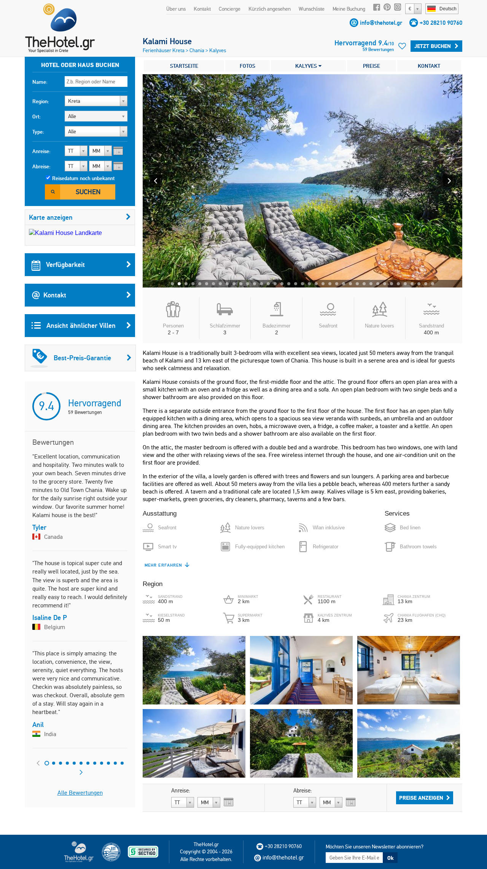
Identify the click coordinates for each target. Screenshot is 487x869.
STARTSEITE (184, 65)
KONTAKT (429, 65)
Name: (40, 81)
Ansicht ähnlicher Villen (80, 325)
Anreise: (41, 151)
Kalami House (167, 41)
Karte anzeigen (51, 217)
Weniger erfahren (168, 565)
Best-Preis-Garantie (82, 357)
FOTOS (247, 65)
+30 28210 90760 (441, 23)
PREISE (371, 65)
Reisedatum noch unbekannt (83, 178)
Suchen (88, 191)
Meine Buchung (349, 8)
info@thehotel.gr (381, 23)
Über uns (176, 8)
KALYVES (306, 65)
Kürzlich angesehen (269, 8)
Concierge (229, 8)
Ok (390, 858)
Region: (40, 101)
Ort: (36, 116)
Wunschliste (312, 8)
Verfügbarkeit (64, 264)
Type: (38, 131)
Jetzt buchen (432, 46)
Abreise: (41, 166)
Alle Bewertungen (80, 792)
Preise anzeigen (421, 797)
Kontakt (202, 8)
